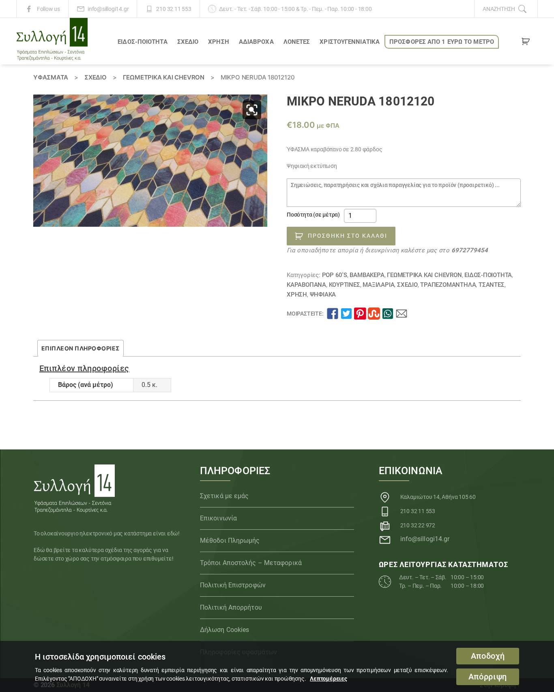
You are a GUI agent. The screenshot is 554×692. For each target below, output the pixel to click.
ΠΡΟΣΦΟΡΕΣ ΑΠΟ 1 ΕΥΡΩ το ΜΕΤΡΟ (441, 41)
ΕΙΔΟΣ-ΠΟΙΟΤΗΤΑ (142, 41)
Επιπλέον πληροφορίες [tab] (80, 348)
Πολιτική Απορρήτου (231, 607)
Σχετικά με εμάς (224, 496)
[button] (252, 110)
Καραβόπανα (306, 284)
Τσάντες (492, 284)
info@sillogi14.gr (108, 9)
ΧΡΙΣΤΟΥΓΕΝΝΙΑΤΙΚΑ (350, 41)
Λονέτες (296, 41)
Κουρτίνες (344, 284)
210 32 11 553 (173, 9)
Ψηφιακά (323, 294)
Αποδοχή (488, 656)
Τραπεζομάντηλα (448, 284)
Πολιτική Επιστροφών (233, 585)
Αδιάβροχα (256, 41)
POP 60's (334, 275)
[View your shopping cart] (526, 43)
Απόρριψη (487, 676)
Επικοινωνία (218, 518)
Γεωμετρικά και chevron (163, 77)
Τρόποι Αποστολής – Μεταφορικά (251, 563)
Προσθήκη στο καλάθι (347, 235)
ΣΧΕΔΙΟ (188, 41)
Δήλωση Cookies (224, 630)
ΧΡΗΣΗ (218, 41)
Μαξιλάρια (378, 284)
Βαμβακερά (367, 275)
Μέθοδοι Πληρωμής (230, 540)
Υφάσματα (50, 77)
